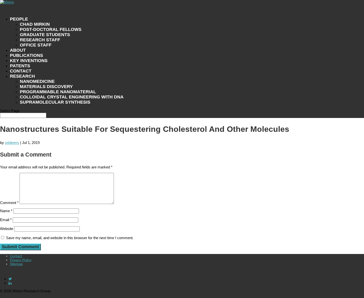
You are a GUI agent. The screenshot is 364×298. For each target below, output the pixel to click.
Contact (16, 256)
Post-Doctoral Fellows (50, 29)
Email (6, 220)
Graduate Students (45, 34)
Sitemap (16, 264)
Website (6, 229)
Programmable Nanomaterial (58, 91)
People (19, 19)
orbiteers (12, 142)
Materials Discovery (46, 86)
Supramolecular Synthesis (55, 102)
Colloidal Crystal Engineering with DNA (72, 96)
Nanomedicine (37, 81)
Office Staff (36, 45)
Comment (9, 203)
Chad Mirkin (35, 24)
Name (6, 211)
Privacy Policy (20, 260)
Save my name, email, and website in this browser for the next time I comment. (69, 238)
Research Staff (40, 39)
